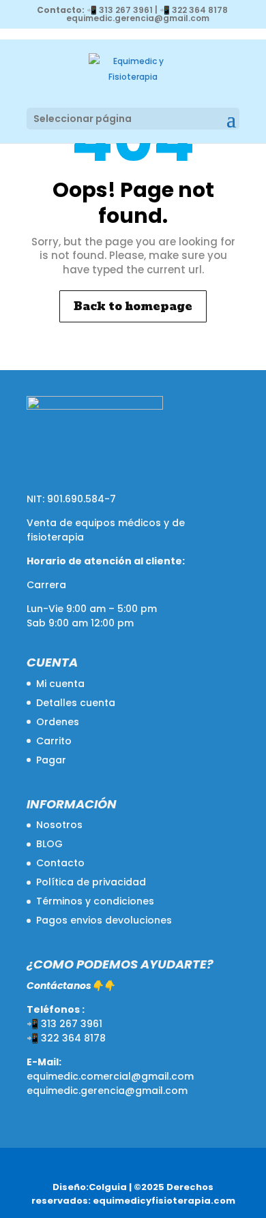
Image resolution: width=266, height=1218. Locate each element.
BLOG (49, 844)
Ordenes (57, 722)
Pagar (51, 760)
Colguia (108, 1187)
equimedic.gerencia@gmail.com (107, 1090)
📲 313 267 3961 (120, 10)
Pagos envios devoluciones (104, 920)
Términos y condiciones (95, 901)
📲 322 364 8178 (194, 10)
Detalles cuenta (75, 703)
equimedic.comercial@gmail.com (110, 1076)
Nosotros (59, 825)
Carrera (46, 585)
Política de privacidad (91, 882)
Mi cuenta (60, 683)
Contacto (60, 863)
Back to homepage (133, 306)
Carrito (54, 741)
